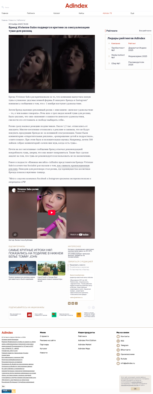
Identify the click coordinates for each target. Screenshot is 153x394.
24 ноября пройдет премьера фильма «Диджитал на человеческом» (79, 255)
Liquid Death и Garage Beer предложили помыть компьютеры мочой (50, 279)
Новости (12, 20)
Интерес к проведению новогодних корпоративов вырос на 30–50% (81, 250)
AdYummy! (21, 20)
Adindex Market (84, 345)
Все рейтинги (145, 31)
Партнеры (44, 345)
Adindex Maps (84, 349)
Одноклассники (128, 354)
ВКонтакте (125, 350)
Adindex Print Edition (87, 340)
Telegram (124, 345)
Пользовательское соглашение (12, 362)
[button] (93, 307)
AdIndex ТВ (107, 13)
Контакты (125, 336)
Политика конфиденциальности (12, 359)
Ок (135, 389)
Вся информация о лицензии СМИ (13, 357)
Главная (5, 20)
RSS (122, 341)
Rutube (124, 359)
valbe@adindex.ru (76, 297)
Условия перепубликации (10, 339)
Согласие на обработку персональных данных (17, 366)
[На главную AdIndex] (76, 5)
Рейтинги (82, 336)
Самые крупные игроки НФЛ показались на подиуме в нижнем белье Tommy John (36, 253)
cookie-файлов (136, 382)
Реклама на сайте (48, 340)
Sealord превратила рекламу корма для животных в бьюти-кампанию (22, 278)
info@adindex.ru (128, 363)
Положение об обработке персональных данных (17, 364)
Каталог (43, 349)
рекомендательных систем (130, 385)
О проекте (44, 336)
